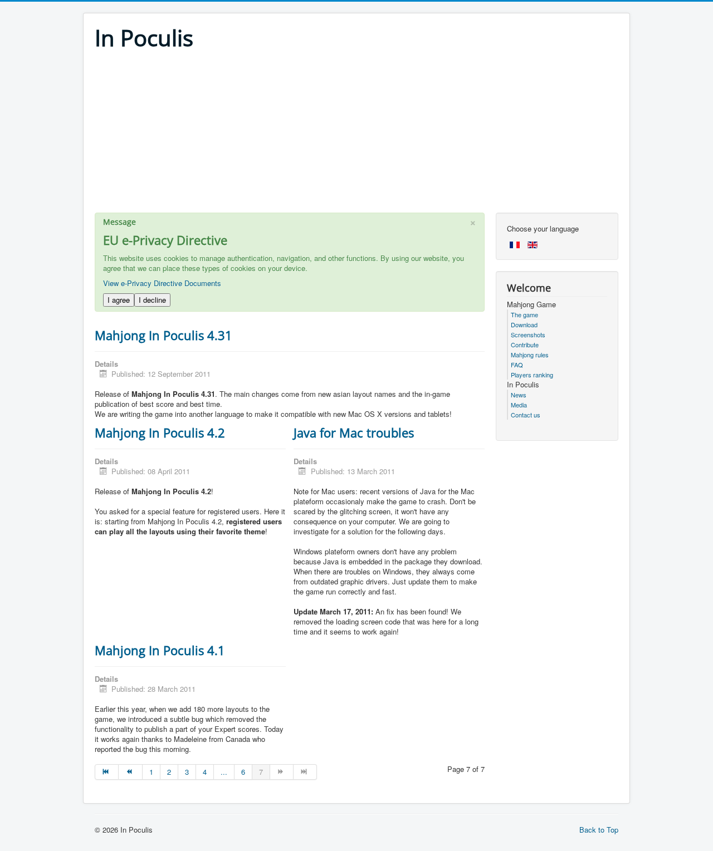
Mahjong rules (530, 354)
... (224, 771)
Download (524, 324)
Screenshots (528, 334)
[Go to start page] (107, 772)
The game (524, 314)
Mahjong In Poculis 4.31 (163, 335)
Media (519, 404)
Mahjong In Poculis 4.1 (160, 650)
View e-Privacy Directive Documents (162, 283)
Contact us (525, 414)
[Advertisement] (356, 135)
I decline (152, 299)
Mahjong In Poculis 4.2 (160, 432)
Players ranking (532, 374)
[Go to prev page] (130, 772)
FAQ (517, 364)
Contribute (525, 344)
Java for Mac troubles (354, 432)
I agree (119, 299)
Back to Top (598, 829)
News (518, 394)
